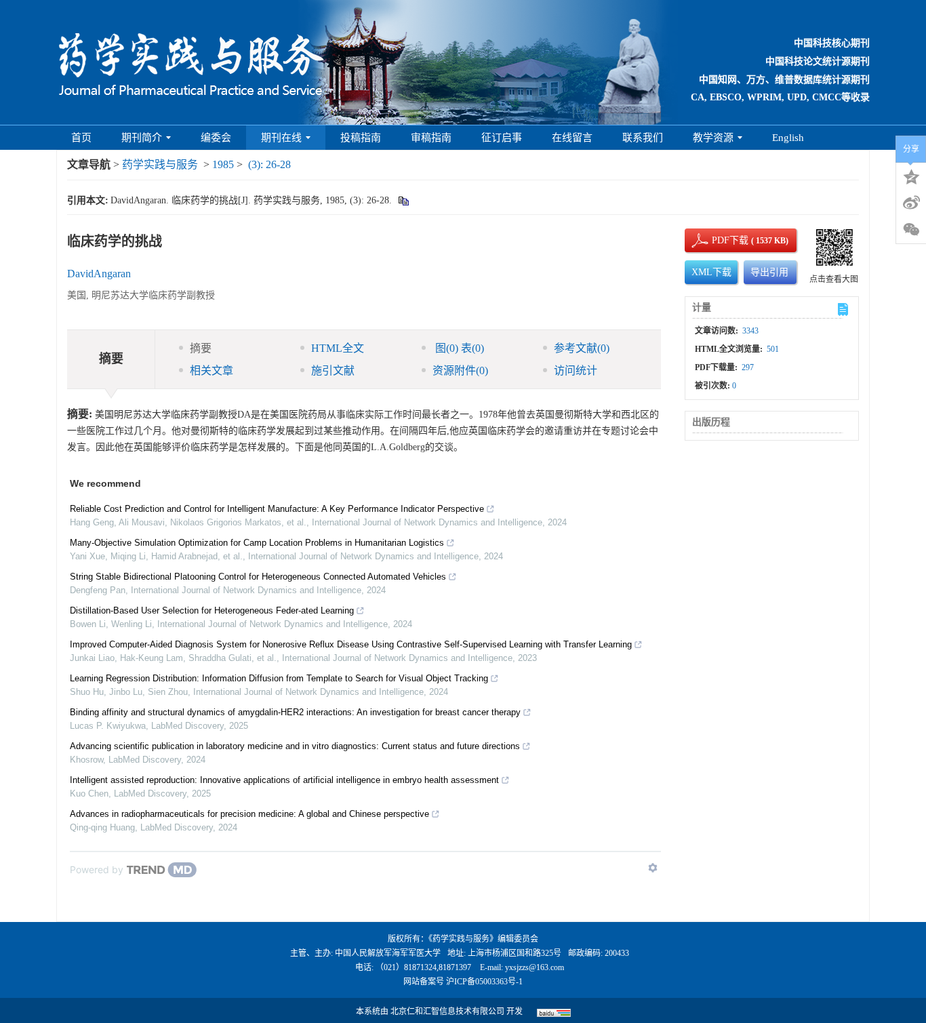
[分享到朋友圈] (911, 230)
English (788, 137)
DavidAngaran (99, 273)
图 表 (458, 348)
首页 (81, 137)
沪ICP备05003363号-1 (484, 981)
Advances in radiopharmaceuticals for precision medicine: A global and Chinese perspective (249, 814)
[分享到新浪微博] (911, 203)
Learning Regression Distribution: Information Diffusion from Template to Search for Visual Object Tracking (279, 678)
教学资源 (713, 137)
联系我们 (642, 137)
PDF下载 (718, 240)
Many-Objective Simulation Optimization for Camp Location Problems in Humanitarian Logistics (257, 543)
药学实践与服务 (160, 164)
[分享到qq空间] (911, 175)
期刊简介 (141, 137)
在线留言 (572, 137)
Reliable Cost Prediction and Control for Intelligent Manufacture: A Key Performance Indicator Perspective (277, 509)
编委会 (216, 137)
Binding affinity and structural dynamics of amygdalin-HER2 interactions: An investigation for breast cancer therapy (295, 712)
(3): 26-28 (269, 164)
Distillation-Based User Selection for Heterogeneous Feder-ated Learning (212, 610)
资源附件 (460, 370)
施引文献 (333, 370)
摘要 (201, 348)
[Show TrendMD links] (652, 867)
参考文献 (581, 348)
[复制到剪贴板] (403, 200)
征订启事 (501, 137)
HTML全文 (337, 348)
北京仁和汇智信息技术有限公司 (447, 1011)
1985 (223, 164)
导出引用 (769, 272)
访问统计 (575, 370)
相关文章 (211, 370)
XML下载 (711, 272)
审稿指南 (431, 137)
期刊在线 (281, 137)
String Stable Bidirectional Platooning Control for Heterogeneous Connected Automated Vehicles (258, 576)
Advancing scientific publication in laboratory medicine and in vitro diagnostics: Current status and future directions (295, 746)
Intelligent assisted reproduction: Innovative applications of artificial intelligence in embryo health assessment (284, 780)
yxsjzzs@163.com (534, 967)
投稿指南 (360, 137)
